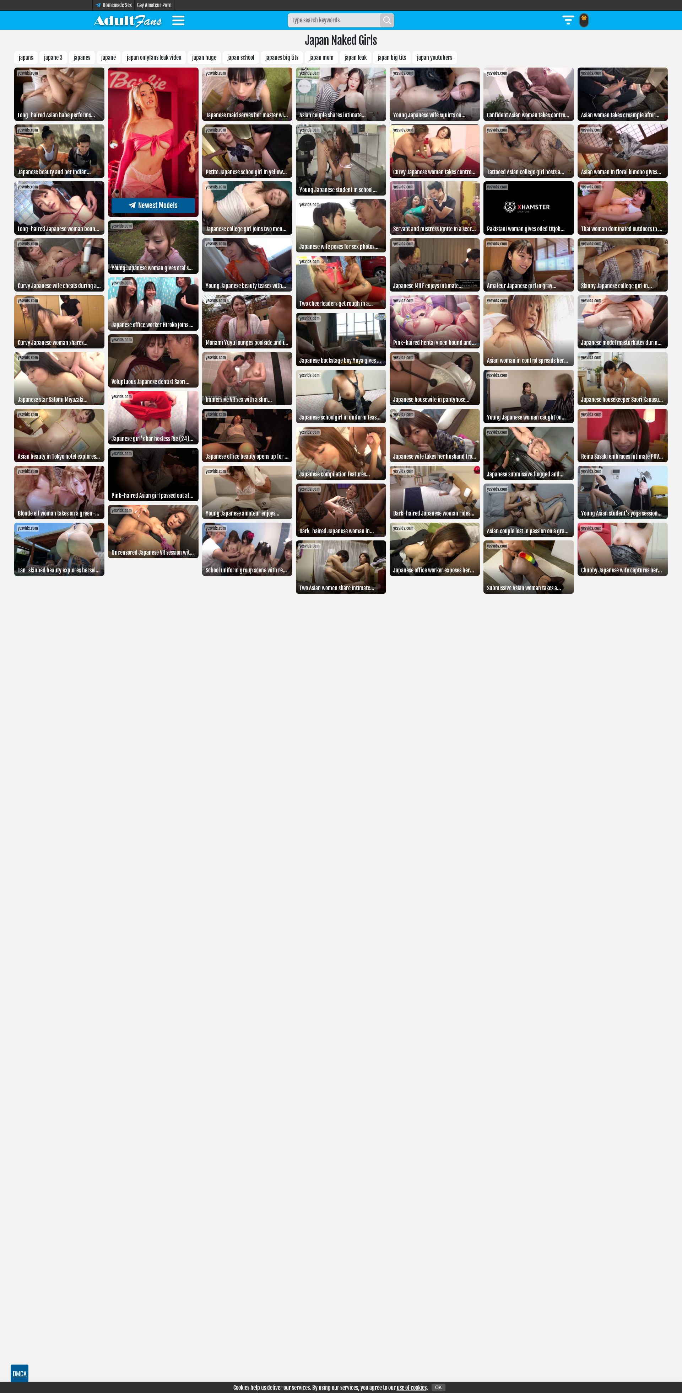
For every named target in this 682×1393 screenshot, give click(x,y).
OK (438, 1387)
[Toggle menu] (178, 22)
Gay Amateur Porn (154, 5)
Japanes (82, 57)
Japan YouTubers (434, 57)
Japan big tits (392, 57)
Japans (26, 57)
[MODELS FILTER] (568, 20)
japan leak (356, 57)
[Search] (387, 20)
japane (108, 57)
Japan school (240, 57)
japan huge (204, 57)
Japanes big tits (281, 57)
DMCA (20, 1373)
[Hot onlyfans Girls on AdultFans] (127, 20)
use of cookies (412, 1387)
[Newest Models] (153, 214)
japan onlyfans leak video (154, 57)
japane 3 (53, 57)
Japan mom (321, 57)
